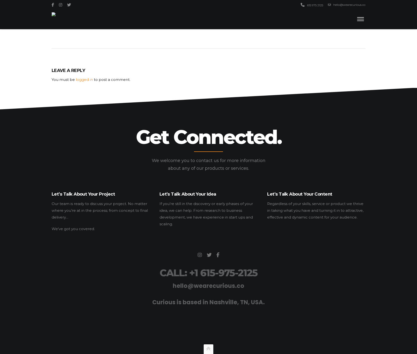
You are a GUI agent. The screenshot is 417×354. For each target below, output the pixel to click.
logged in (84, 79)
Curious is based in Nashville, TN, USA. (208, 302)
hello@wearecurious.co (349, 5)
